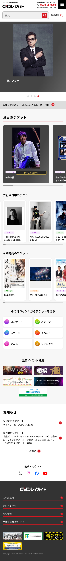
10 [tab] (26, 245)
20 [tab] (50, 245)
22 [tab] (54, 245)
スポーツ (15, 333)
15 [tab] (38, 245)
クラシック (47, 344)
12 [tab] (30, 245)
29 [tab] (60, 303)
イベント (46, 333)
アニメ (14, 344)
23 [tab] (57, 245)
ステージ (46, 322)
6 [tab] (58, 186)
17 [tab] (42, 245)
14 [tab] (35, 245)
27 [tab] (56, 303)
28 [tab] (58, 303)
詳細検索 (55, 15)
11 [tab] (28, 245)
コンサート (16, 322)
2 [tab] (31, 96)
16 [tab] (40, 245)
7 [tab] (18, 245)
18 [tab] (45, 245)
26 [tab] (54, 303)
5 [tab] (48, 186)
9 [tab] (23, 245)
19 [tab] (47, 245)
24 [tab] (59, 245)
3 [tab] (34, 96)
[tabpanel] (33, 57)
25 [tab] (61, 245)
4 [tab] (38, 96)
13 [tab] (33, 245)
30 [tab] (62, 303)
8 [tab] (21, 245)
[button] (62, 4)
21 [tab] (52, 245)
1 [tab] (28, 96)
